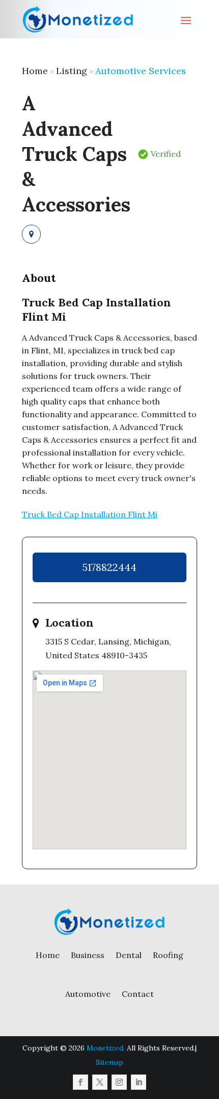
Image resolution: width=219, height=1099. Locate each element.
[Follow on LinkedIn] (138, 1082)
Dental (129, 955)
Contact (138, 994)
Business (87, 955)
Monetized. (106, 1048)
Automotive (88, 994)
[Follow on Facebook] (80, 1082)
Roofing (168, 955)
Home (35, 71)
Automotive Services (140, 71)
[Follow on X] (99, 1082)
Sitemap (109, 1062)
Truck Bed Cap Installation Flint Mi (89, 514)
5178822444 (109, 567)
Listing (71, 71)
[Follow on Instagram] (119, 1082)
